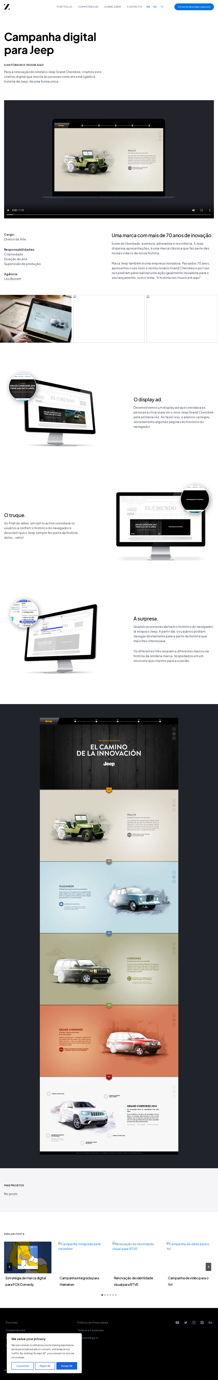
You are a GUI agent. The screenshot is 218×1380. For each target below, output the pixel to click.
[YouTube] (177, 1322)
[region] (44, 1353)
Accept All (66, 1365)
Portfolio (64, 6)
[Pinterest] (202, 1322)
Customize (22, 1365)
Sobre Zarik (112, 6)
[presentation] (27, 1257)
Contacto (134, 6)
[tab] (102, 1295)
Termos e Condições (90, 1330)
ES (155, 6)
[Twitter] (185, 1322)
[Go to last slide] (9, 1267)
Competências (88, 6)
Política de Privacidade (92, 1322)
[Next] (208, 1267)
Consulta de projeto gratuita (194, 6)
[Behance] (210, 1322)
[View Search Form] (162, 7)
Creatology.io (89, 1337)
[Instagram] (193, 1322)
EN (148, 6)
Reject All (45, 1365)
